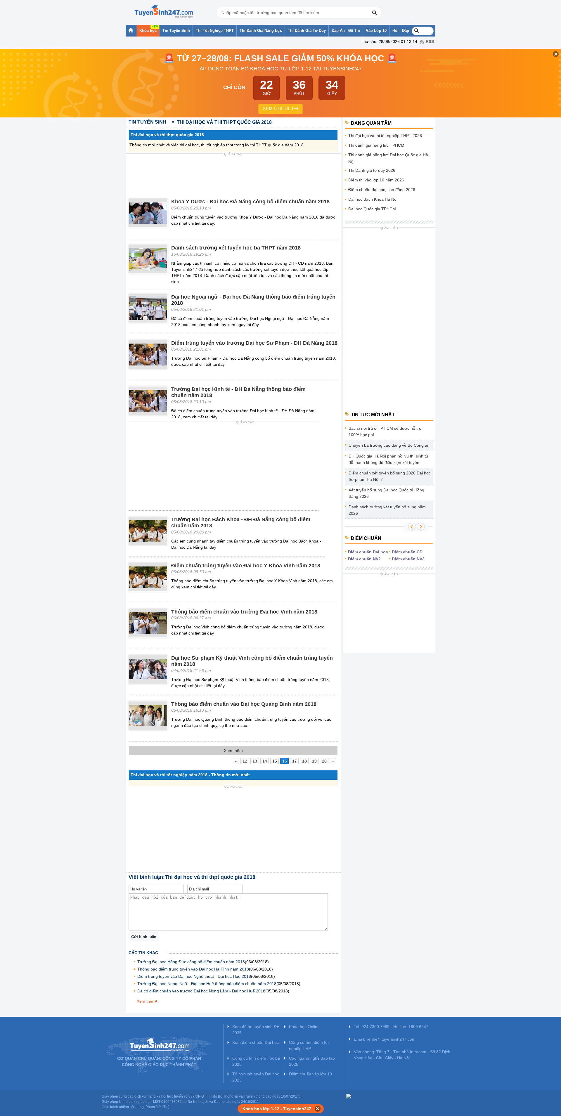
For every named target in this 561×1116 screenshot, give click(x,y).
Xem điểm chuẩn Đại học (255, 1042)
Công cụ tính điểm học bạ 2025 (256, 1061)
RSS (430, 41)
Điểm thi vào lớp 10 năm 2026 (376, 180)
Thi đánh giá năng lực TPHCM (376, 145)
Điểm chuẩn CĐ (407, 552)
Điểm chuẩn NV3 (408, 559)
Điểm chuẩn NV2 (364, 559)
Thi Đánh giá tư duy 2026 (371, 170)
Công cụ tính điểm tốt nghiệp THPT (309, 1045)
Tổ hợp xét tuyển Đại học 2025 (255, 1077)
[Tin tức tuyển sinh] (164, 11)
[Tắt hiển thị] (318, 1109)
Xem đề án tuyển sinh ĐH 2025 (256, 1029)
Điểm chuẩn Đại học (368, 552)
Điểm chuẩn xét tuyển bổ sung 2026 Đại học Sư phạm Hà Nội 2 (390, 476)
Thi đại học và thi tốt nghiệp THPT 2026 (385, 135)
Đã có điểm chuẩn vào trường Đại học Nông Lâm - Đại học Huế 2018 (201, 991)
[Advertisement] (233, 171)
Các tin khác (143, 952)
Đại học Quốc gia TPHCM (372, 209)
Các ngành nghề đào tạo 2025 (312, 1061)
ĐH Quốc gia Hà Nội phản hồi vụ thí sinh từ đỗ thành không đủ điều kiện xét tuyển (388, 459)
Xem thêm (146, 1001)
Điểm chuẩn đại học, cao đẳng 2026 (381, 189)
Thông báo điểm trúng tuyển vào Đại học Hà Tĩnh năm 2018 (193, 969)
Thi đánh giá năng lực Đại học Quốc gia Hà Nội (388, 158)
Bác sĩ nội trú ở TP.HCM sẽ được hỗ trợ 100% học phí (385, 431)
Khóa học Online (304, 1026)
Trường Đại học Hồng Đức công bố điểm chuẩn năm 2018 (191, 961)
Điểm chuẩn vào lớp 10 (310, 1074)
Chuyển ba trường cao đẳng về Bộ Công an (389, 445)
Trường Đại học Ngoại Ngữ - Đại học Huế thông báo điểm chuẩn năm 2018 (206, 983)
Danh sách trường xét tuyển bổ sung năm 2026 (387, 510)
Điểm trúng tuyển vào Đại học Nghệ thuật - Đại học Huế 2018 (194, 976)
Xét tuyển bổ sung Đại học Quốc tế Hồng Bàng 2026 (386, 493)
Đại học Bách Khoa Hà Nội (372, 199)
